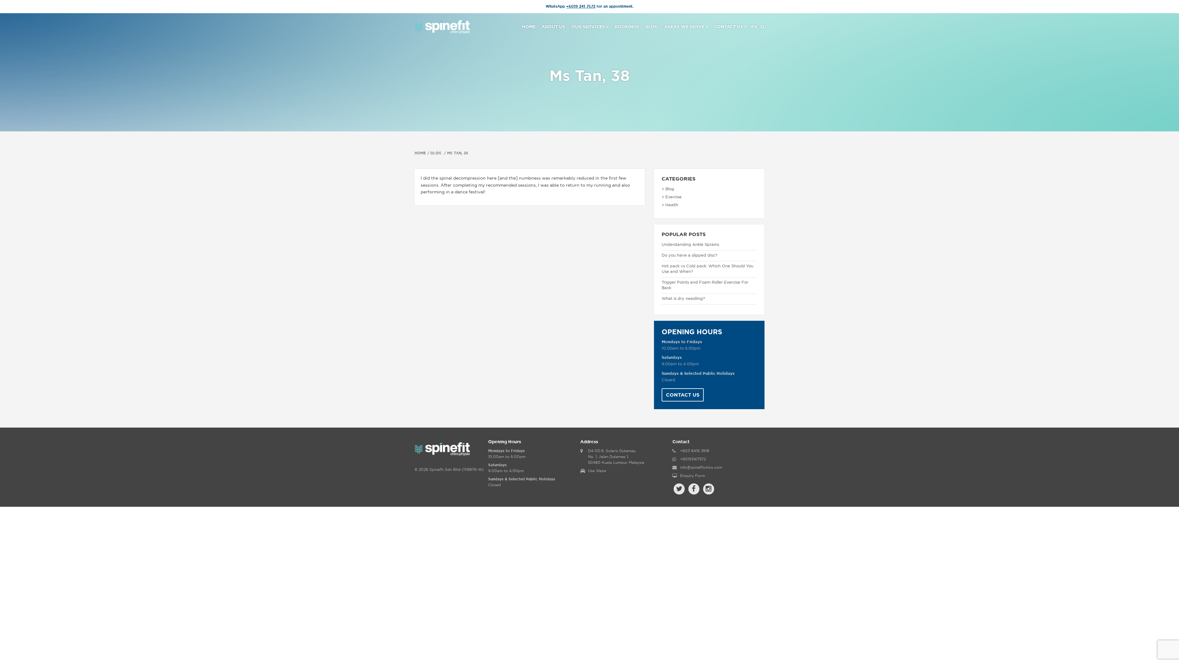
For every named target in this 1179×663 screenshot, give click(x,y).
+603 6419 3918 (694, 451)
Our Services (588, 27)
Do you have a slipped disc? (689, 256)
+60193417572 (693, 459)
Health (671, 205)
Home (528, 27)
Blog (651, 27)
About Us (553, 27)
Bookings (627, 27)
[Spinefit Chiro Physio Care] (442, 26)
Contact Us (728, 27)
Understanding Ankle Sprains (690, 245)
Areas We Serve (684, 27)
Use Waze (597, 471)
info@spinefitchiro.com (701, 467)
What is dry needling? (683, 299)
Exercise (673, 197)
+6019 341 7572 (580, 6)
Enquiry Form (692, 476)
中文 (754, 27)
